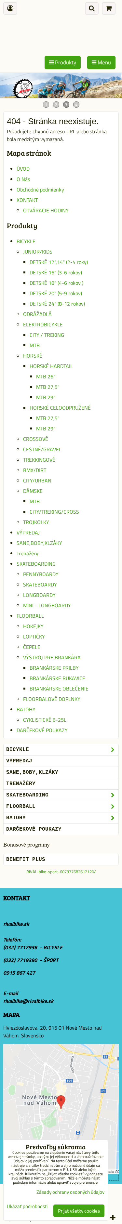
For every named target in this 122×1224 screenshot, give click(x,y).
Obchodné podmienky (40, 189)
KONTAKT (27, 200)
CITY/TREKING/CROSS (54, 512)
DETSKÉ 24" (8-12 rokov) (57, 304)
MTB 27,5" (48, 387)
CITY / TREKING (47, 335)
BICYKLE (26, 241)
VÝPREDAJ (28, 532)
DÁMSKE (33, 491)
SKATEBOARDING (36, 564)
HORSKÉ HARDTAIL (51, 366)
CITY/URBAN (37, 480)
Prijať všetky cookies (79, 1211)
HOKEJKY (33, 626)
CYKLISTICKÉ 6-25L (44, 720)
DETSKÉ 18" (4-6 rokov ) (56, 283)
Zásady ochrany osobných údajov (70, 1192)
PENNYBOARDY (41, 574)
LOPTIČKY (34, 636)
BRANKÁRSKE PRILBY (54, 668)
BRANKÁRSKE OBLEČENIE (59, 688)
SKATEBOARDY (40, 584)
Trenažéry (27, 553)
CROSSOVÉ (35, 439)
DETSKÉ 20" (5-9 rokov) (56, 293)
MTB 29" (45, 397)
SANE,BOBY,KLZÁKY (39, 543)
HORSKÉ (32, 356)
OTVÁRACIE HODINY (46, 210)
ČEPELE (31, 647)
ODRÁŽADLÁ (37, 314)
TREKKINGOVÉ (39, 460)
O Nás (23, 179)
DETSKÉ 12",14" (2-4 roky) (59, 262)
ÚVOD (23, 169)
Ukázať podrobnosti (27, 1206)
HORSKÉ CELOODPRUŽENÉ (60, 408)
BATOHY (26, 709)
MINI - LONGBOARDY (47, 605)
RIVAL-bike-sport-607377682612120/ (61, 871)
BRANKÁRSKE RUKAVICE (57, 678)
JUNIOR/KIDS (37, 252)
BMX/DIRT (34, 470)
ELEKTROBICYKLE (43, 324)
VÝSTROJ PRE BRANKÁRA (52, 657)
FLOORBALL (30, 616)
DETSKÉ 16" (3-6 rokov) (56, 272)
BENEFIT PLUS (25, 859)
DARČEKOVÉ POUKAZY (42, 730)
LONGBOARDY (39, 595)
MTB (35, 345)
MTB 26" (45, 376)
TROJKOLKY (36, 522)
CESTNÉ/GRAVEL (42, 449)
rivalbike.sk (16, 924)
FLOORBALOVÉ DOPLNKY (51, 699)
